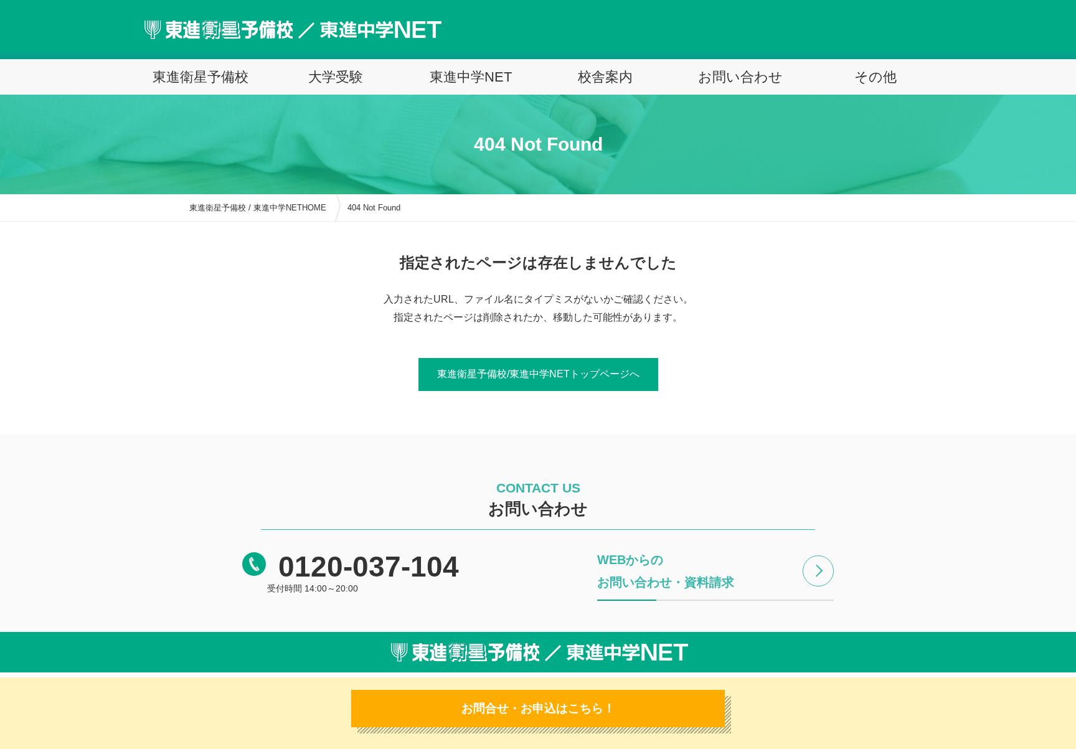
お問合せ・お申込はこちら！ (538, 708)
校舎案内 (605, 77)
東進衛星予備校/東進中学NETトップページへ (538, 374)
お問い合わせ (740, 77)
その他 (875, 77)
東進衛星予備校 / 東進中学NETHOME (257, 207)
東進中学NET (471, 77)
